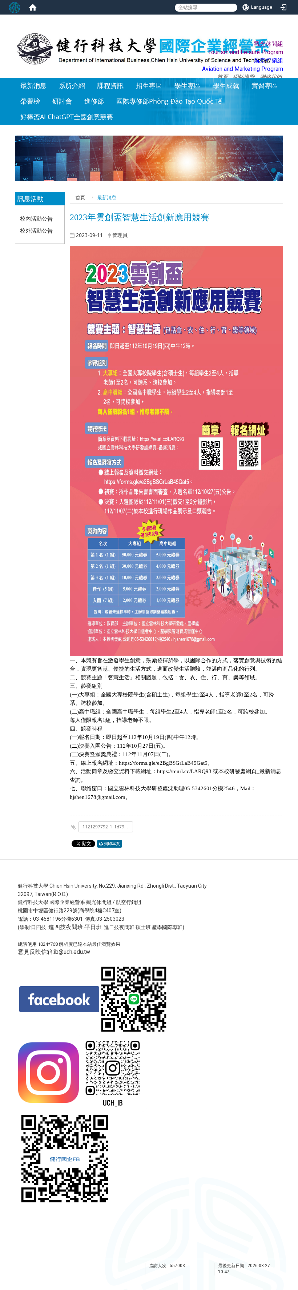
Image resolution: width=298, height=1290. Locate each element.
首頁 (222, 76)
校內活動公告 (36, 218)
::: (283, 44)
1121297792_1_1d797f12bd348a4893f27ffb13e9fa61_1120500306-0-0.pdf (107, 827)
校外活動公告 (36, 230)
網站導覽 (244, 76)
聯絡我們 (271, 76)
